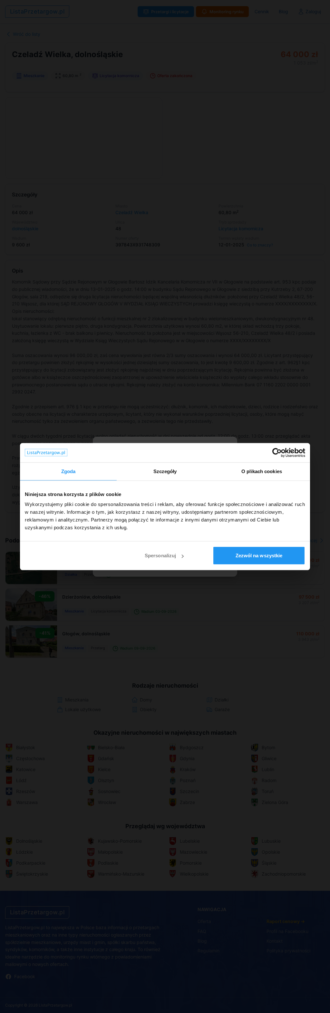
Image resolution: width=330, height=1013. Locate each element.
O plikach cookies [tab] (261, 471)
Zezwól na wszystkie (259, 555)
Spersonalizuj (160, 555)
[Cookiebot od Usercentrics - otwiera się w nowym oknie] (277, 452)
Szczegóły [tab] (165, 471)
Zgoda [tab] (68, 471)
